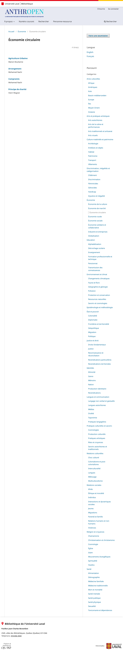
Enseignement (94, 252)
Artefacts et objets (95, 148)
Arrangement (14, 68)
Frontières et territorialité (98, 324)
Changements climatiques (99, 278)
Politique (91, 336)
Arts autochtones (95, 120)
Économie (22, 31)
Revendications (94, 393)
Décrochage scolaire (96, 248)
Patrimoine (92, 156)
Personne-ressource (62, 21)
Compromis (13, 79)
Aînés (90, 489)
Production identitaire (97, 388)
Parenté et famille (95, 516)
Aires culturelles (93, 79)
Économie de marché (97, 208)
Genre (90, 376)
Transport (92, 160)
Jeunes (91, 508)
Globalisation (93, 236)
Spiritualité (92, 561)
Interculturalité (94, 468)
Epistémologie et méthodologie (100, 307)
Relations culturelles (95, 453)
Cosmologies (93, 430)
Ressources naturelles (97, 299)
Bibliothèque (27, 3)
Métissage (92, 477)
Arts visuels (93, 135)
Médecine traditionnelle (98, 585)
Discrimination (94, 179)
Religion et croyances (95, 532)
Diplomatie (92, 320)
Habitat (91, 152)
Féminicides (93, 183)
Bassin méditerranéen (97, 95)
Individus (92, 497)
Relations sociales (94, 485)
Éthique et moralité (96, 493)
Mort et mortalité (95, 589)
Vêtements (92, 164)
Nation (91, 384)
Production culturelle (96, 434)
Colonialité (92, 315)
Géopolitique (93, 328)
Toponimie (92, 417)
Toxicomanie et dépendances (100, 610)
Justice (90, 348)
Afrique (91, 83)
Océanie (91, 112)
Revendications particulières (99, 360)
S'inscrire (101, 9)
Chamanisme (93, 536)
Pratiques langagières (97, 421)
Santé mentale (94, 594)
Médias (91, 409)
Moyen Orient (94, 108)
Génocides (92, 187)
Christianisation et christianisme (101, 540)
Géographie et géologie (98, 287)
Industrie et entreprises (97, 231)
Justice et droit (92, 340)
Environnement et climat (97, 274)
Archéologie (93, 143)
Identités (90, 368)
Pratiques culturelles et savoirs (99, 426)
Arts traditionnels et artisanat (100, 131)
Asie (90, 91)
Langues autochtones (97, 405)
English (90, 52)
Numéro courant (26, 21)
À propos (8, 21)
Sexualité (92, 606)
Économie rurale (95, 216)
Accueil (11, 31)
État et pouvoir (93, 311)
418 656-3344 (16, 636)
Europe (91, 99)
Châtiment (92, 175)
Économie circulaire (97, 212)
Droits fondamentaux (97, 344)
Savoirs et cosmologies (97, 303)
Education (91, 240)
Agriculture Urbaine (18, 58)
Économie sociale (95, 220)
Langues (91, 472)
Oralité (91, 413)
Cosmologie (93, 544)
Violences (92, 527)
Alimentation (93, 573)
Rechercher (43, 21)
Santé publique (94, 598)
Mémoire (92, 380)
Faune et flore (94, 282)
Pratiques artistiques (96, 438)
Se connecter (113, 9)
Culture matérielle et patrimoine (100, 139)
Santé (89, 569)
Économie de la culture (97, 204)
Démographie (94, 577)
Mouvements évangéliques (99, 556)
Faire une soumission (98, 35)
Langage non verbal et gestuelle (101, 401)
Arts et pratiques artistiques (98, 116)
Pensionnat (92, 263)
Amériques (92, 87)
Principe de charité (17, 89)
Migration (92, 332)
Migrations (92, 512)
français (90, 56)
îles (89, 103)
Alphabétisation (94, 244)
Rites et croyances (95, 442)
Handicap (92, 191)
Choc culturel (93, 457)
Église (90, 548)
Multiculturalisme (95, 481)
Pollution (92, 291)
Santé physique (94, 602)
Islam (90, 552)
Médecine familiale (96, 581)
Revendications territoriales (99, 364)
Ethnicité (91, 372)
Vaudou (91, 565)
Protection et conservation (99, 295)
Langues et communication (98, 397)
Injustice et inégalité (96, 196)
